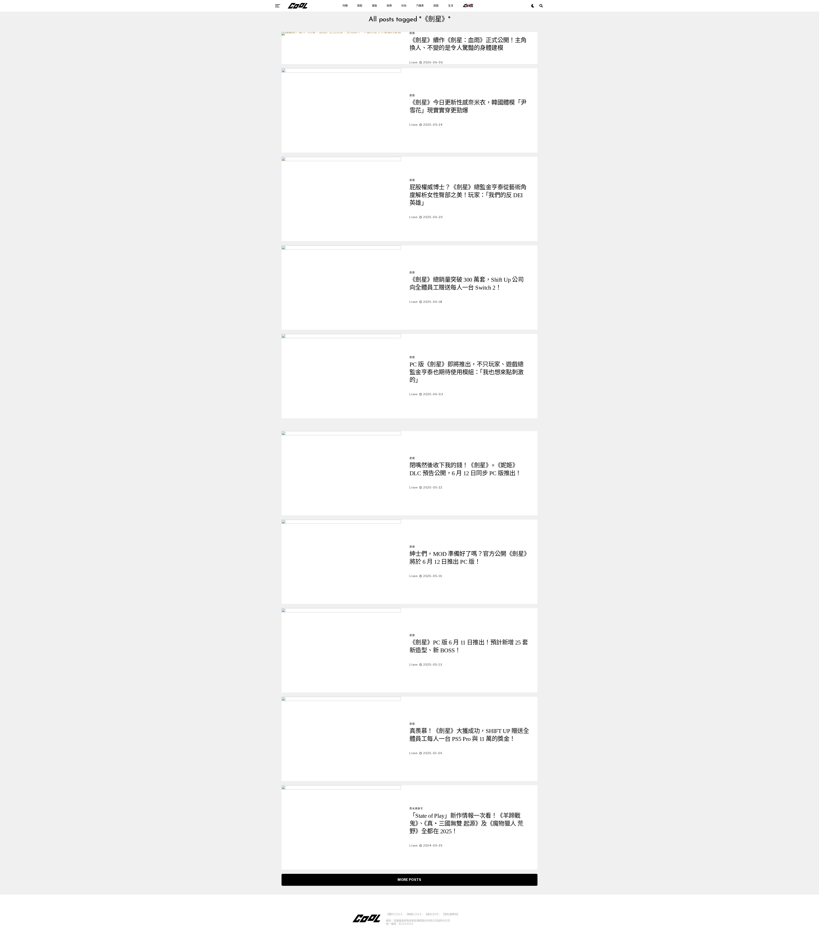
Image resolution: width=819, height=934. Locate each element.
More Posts (409, 880)
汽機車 (420, 5)
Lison (414, 62)
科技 (404, 5)
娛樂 (389, 5)
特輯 (345, 5)
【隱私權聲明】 (451, 914)
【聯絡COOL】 (413, 914)
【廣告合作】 (431, 914)
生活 (450, 5)
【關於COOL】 (394, 914)
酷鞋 (359, 5)
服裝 (374, 5)
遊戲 (436, 5)
